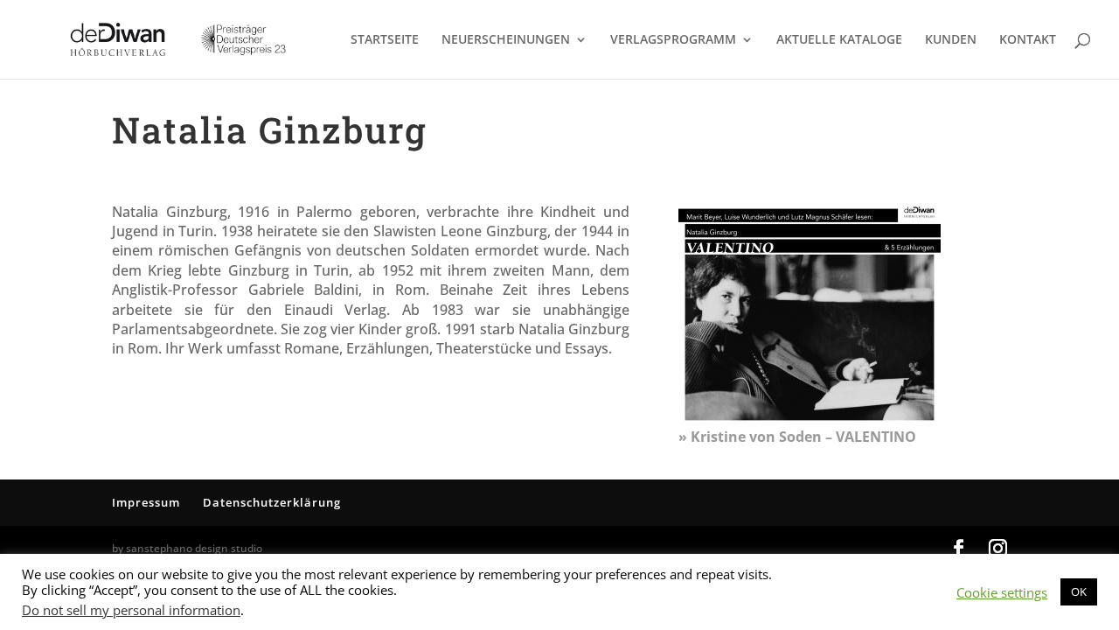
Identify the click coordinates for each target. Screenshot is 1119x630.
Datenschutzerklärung (272, 502)
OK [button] (1079, 591)
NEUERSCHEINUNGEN (505, 40)
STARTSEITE (385, 40)
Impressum (146, 502)
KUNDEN (951, 40)
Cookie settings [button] (1001, 592)
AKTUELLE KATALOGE (839, 40)
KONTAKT (1027, 40)
